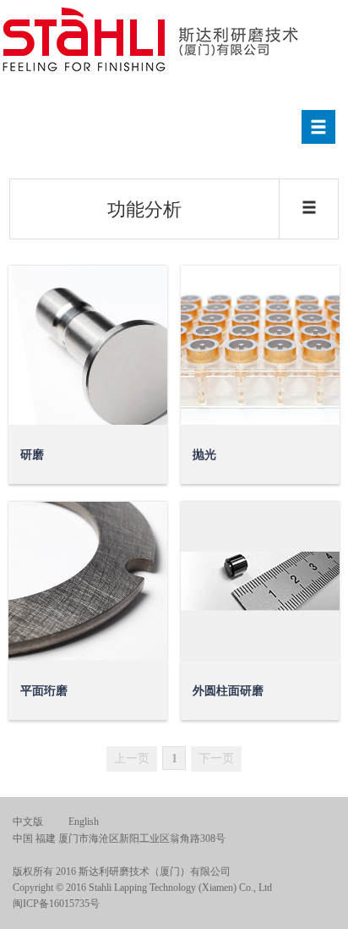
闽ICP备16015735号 (56, 904)
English (83, 821)
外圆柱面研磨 (228, 690)
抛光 (204, 454)
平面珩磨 (44, 690)
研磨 (32, 454)
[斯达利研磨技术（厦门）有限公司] (153, 41)
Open (140, 397)
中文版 (28, 821)
